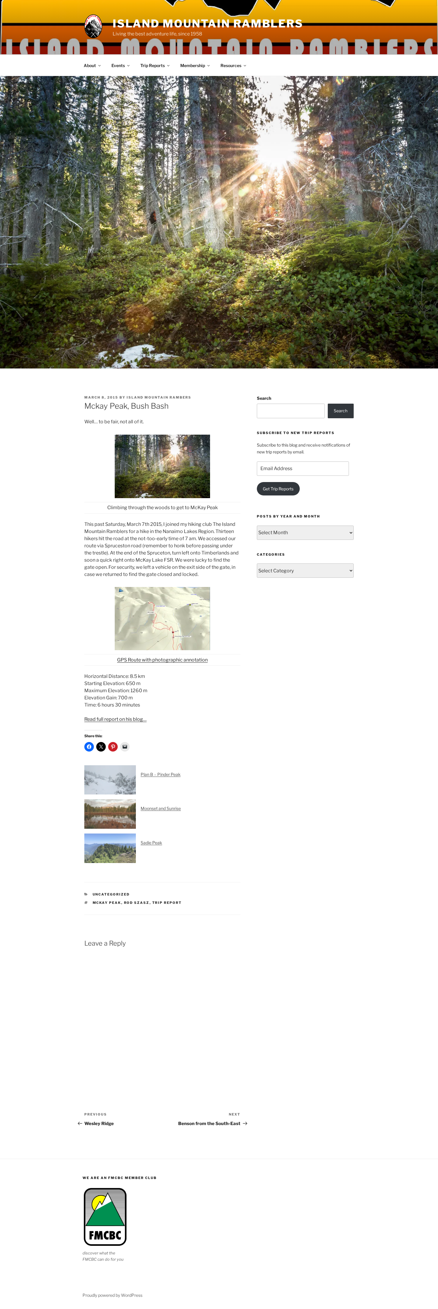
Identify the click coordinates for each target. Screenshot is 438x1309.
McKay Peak (107, 903)
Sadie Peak (151, 842)
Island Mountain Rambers (159, 397)
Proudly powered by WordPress (112, 1295)
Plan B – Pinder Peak (161, 774)
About (90, 65)
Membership (192, 65)
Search (264, 398)
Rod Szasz (137, 903)
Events (118, 65)
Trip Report (167, 903)
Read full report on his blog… (115, 719)
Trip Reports (152, 65)
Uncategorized (111, 894)
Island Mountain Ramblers (208, 23)
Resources (230, 65)
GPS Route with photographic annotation (162, 660)
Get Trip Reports (278, 488)
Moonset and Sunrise (161, 808)
